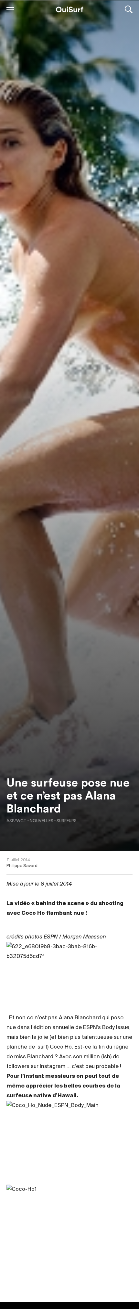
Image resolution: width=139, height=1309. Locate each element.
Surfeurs (67, 821)
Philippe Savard (21, 865)
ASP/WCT (16, 821)
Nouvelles (41, 821)
